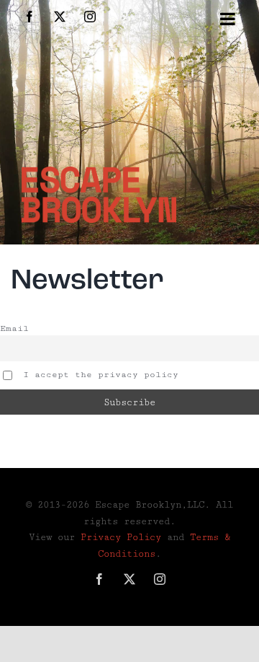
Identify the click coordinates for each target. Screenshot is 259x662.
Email (14, 328)
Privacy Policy (121, 537)
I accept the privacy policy (97, 374)
